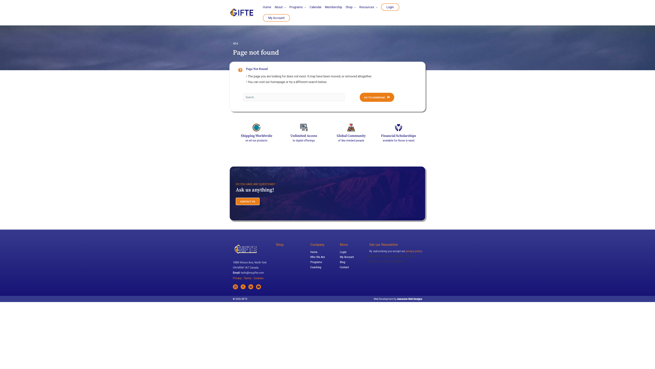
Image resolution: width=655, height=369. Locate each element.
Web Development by (398, 299)
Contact (344, 267)
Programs (316, 262)
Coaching (315, 267)
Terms (247, 278)
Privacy (237, 278)
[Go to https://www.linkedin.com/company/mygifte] (250, 287)
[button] (377, 97)
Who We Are (317, 257)
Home (313, 252)
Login (343, 252)
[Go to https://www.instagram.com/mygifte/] (235, 287)
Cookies (259, 278)
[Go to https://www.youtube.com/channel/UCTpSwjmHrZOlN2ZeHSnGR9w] (258, 287)
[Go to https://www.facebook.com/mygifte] (243, 287)
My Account (347, 257)
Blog (342, 262)
